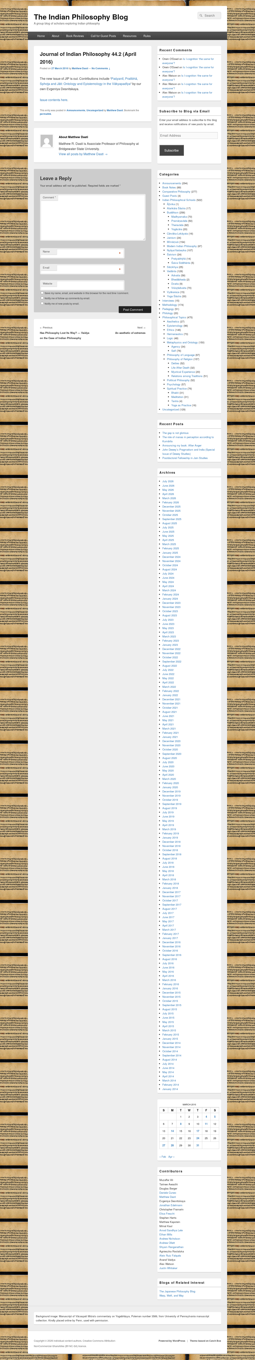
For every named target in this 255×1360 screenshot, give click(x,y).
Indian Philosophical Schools (179, 200)
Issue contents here (53, 99)
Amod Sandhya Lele (171, 1230)
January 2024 (170, 598)
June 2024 (168, 578)
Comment (49, 197)
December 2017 (171, 892)
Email (46, 267)
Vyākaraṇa (173, 292)
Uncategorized (94, 110)
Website (47, 283)
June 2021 (168, 716)
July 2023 (168, 620)
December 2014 (171, 1043)
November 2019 (171, 795)
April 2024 (168, 586)
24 (197, 1138)
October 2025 (170, 515)
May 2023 (168, 628)
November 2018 (171, 846)
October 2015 (170, 1001)
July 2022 (168, 670)
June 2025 (168, 531)
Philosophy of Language (181, 355)
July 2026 (168, 481)
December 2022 (171, 649)
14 (172, 1131)
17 (197, 1131)
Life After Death (180, 367)
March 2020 (169, 779)
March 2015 (169, 1030)
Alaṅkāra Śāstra (176, 208)
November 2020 (171, 745)
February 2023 (170, 640)
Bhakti (175, 393)
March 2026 (169, 498)
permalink (45, 114)
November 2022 (171, 653)
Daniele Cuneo (167, 1192)
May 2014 (168, 1072)
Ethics (170, 330)
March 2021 (169, 728)
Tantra (174, 401)
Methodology (169, 305)
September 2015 (171, 1005)
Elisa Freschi (167, 1213)
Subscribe (171, 150)
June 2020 (168, 766)
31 (197, 1145)
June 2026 (168, 485)
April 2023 (168, 632)
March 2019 (169, 829)
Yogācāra (176, 229)
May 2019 (168, 821)
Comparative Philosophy (176, 191)
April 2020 (168, 774)
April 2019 (168, 825)
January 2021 (170, 737)
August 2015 (169, 1009)
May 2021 (168, 720)
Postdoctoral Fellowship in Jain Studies (185, 458)
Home (41, 36)
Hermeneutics (175, 334)
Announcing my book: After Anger (181, 445)
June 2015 (168, 1017)
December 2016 (171, 942)
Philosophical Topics (174, 317)
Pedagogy (168, 309)
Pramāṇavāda (179, 221)
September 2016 (171, 955)
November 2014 (171, 1047)
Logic (170, 338)
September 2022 (171, 661)
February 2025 (170, 548)
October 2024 (170, 565)
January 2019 (170, 837)
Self (173, 351)
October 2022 (170, 657)
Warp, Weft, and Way (171, 1295)
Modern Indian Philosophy (182, 246)
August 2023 (169, 615)
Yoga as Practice (181, 405)
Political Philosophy (178, 380)
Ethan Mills (165, 1234)
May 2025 (168, 536)
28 (172, 1145)
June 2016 (168, 967)
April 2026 (168, 494)
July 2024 (168, 573)
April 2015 (168, 1026)
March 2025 (169, 544)
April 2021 (168, 724)
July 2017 (168, 913)
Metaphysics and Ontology (182, 342)
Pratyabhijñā (178, 258)
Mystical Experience (183, 372)
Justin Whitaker (168, 1268)
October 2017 (170, 900)
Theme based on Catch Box (205, 1340)
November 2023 (171, 607)
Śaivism (171, 254)
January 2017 (170, 938)
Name (46, 251)
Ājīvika (171, 204)
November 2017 (171, 896)
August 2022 (169, 665)
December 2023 (171, 603)
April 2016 (168, 976)
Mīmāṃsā (172, 242)
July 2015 (168, 1013)
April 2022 (168, 682)
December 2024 (171, 557)
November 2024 (171, 561)
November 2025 (171, 510)
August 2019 (169, 808)
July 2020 (168, 762)
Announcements (76, 110)
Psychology (173, 384)
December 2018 (171, 842)
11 (206, 1124)
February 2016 (170, 984)
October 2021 (170, 707)
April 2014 (168, 1076)
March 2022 (169, 687)
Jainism (171, 238)
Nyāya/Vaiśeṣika (176, 250)
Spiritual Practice (177, 388)
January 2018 (170, 888)
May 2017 (168, 921)
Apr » (171, 1156)
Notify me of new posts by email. (62, 303)
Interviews (168, 300)
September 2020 (171, 754)
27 (163, 1145)
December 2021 (171, 699)
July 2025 (168, 527)
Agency (175, 346)
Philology (167, 313)
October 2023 (170, 611)
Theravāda (177, 225)
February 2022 (170, 691)
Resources (129, 36)
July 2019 (168, 812)
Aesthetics (173, 321)
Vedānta (171, 271)
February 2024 (170, 594)
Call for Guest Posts (103, 36)
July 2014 (168, 1064)
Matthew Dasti (80, 68)
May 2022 (168, 678)
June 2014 (168, 1068)
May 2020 (168, 770)
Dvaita (175, 283)
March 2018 (169, 879)
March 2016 (169, 980)
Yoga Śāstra (174, 296)
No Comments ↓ (101, 68)
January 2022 (170, 695)
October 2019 (170, 800)
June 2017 (168, 917)
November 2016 (171, 946)
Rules (147, 36)
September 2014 (171, 1055)
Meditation (177, 397)
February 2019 (170, 833)
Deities (175, 363)
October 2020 (170, 749)
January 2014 (170, 1089)
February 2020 (170, 783)
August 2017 (169, 909)
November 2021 (171, 703)
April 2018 (168, 875)
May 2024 (168, 582)
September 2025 (171, 519)
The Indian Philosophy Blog (81, 16)
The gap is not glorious (175, 433)
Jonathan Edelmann (170, 1205)
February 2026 (170, 502)
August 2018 (169, 858)
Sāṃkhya (172, 267)
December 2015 (171, 992)
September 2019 (171, 804)
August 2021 (169, 712)
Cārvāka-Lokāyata (177, 233)
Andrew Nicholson (169, 1238)
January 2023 (170, 645)
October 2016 (170, 950)
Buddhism (172, 212)
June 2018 (168, 867)
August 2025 (169, 523)
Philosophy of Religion (180, 359)
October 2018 (170, 850)
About (55, 36)
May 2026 (168, 490)
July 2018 (168, 862)
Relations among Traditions (187, 376)
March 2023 (169, 636)
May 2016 (168, 971)
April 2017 (168, 925)
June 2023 (168, 624)
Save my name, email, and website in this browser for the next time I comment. (87, 293)
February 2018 (170, 883)
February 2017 (170, 934)
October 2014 (170, 1051)
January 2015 (170, 1038)
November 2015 (171, 997)
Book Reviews (75, 36)
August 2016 (169, 959)
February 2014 (170, 1084)
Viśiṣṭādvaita (178, 288)
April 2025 (168, 540)
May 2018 (168, 871)
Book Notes (169, 187)
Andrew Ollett (167, 1243)
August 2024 (169, 569)
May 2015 (168, 1022)
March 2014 (169, 1080)
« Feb (162, 1156)
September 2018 (171, 854)
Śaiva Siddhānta (180, 263)
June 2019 (168, 816)
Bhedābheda (178, 279)
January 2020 (170, 787)
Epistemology (175, 325)
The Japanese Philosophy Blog (177, 1291)
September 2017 (171, 904)
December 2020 (171, 741)
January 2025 (170, 552)
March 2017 (169, 929)
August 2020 (169, 758)
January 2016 (170, 988)
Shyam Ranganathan (171, 1247)
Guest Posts (169, 196)
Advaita (175, 275)
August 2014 (169, 1059)
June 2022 (168, 674)
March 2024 (169, 590)
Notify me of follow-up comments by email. (67, 298)
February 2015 (170, 1034)
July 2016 (168, 963)
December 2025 (171, 506)
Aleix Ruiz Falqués (170, 1255)
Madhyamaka (179, 216)
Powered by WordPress (172, 1340)
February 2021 (170, 733)
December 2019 (171, 791)
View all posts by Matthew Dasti (83, 154)
